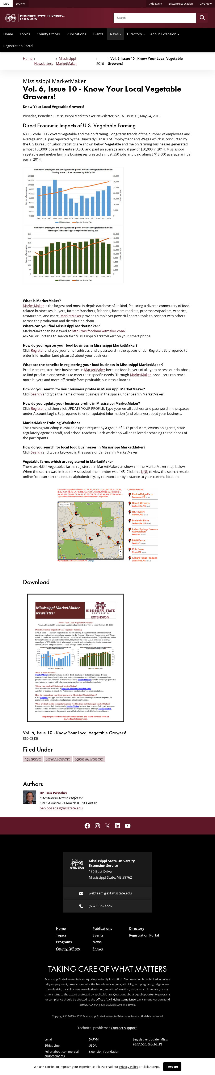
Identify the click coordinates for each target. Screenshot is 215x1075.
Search (36, 394)
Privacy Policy (128, 1067)
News (114, 34)
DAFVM (20, 3)
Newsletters (43, 63)
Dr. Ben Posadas (53, 793)
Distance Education (181, 3)
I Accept (172, 1066)
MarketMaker (33, 305)
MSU (6, 3)
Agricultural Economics (89, 759)
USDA (93, 1045)
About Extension (163, 34)
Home (8, 34)
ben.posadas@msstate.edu (61, 808)
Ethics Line (52, 1045)
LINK (144, 471)
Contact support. (124, 1028)
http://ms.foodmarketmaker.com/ (98, 331)
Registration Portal (18, 46)
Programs (64, 942)
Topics (25, 34)
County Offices (48, 34)
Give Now (206, 3)
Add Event (155, 3)
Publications (76, 34)
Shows (98, 948)
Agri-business (33, 759)
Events (98, 34)
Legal (48, 1039)
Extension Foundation (104, 1052)
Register (37, 350)
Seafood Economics (58, 759)
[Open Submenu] (120, 34)
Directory (134, 34)
